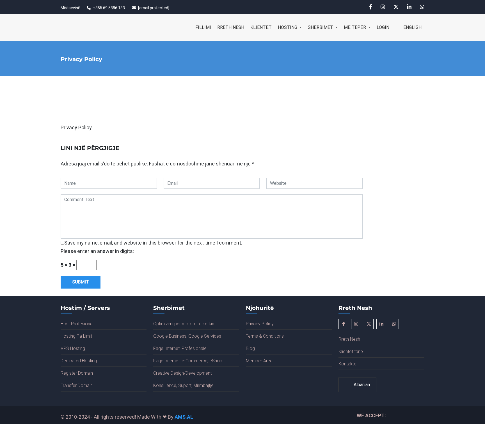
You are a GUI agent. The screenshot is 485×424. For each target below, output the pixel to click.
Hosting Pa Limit (76, 336)
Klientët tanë (350, 351)
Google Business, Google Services (187, 336)
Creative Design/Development (182, 373)
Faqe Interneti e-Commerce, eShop (187, 360)
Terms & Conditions (265, 336)
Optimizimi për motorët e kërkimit (185, 323)
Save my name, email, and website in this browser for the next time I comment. (153, 243)
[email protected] (153, 8)
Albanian (361, 384)
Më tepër (355, 27)
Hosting (288, 27)
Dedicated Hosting (79, 360)
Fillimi (203, 27)
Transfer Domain (77, 385)
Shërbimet (321, 27)
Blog (250, 348)
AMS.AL (184, 417)
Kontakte (347, 364)
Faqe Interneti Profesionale (180, 348)
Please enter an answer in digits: (97, 251)
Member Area (259, 360)
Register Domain (77, 373)
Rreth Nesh (230, 27)
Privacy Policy (260, 323)
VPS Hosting (73, 348)
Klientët (261, 27)
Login (383, 27)
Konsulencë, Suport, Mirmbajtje (183, 385)
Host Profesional (77, 323)
